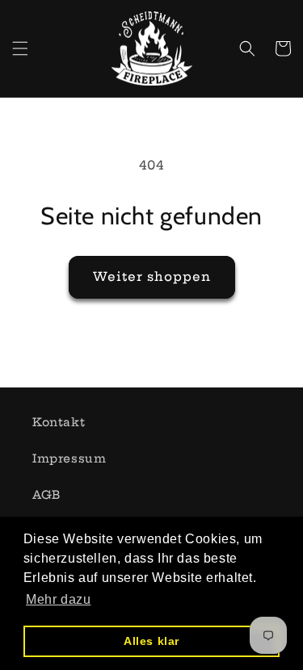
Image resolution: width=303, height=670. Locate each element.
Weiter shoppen (152, 276)
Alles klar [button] (151, 640)
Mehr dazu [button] (58, 599)
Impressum (69, 458)
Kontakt (58, 422)
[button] (20, 48)
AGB (46, 495)
